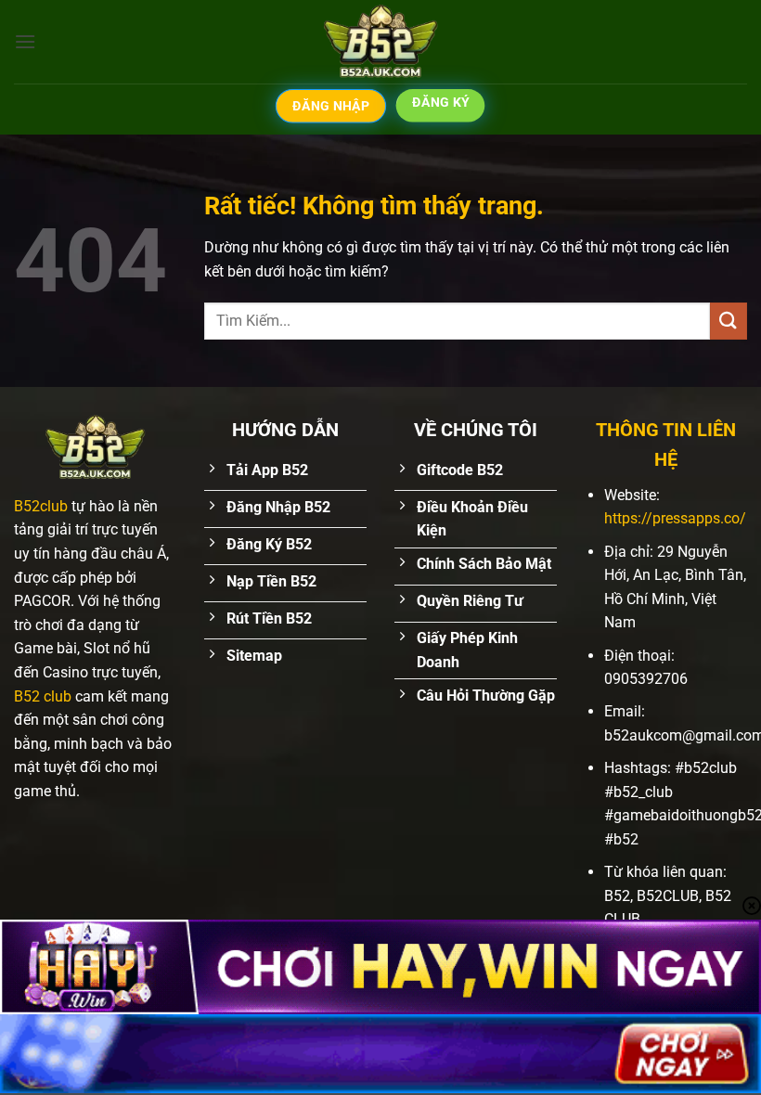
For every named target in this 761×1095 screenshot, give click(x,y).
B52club (41, 506)
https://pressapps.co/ (675, 518)
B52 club (42, 696)
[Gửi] (728, 321)
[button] (25, 41)
